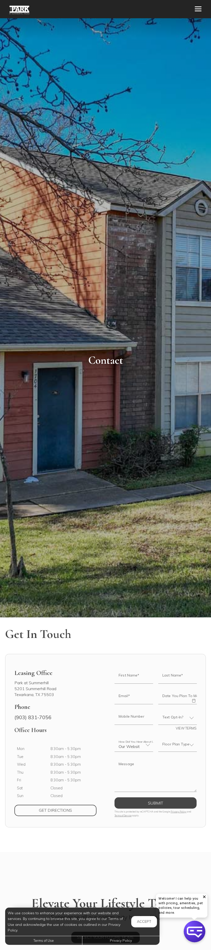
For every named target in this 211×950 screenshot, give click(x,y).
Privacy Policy (178, 811)
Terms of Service (123, 815)
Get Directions (67, 810)
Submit (155, 803)
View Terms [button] (186, 728)
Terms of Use (43, 940)
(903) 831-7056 (32, 717)
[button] (193, 697)
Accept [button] (144, 921)
